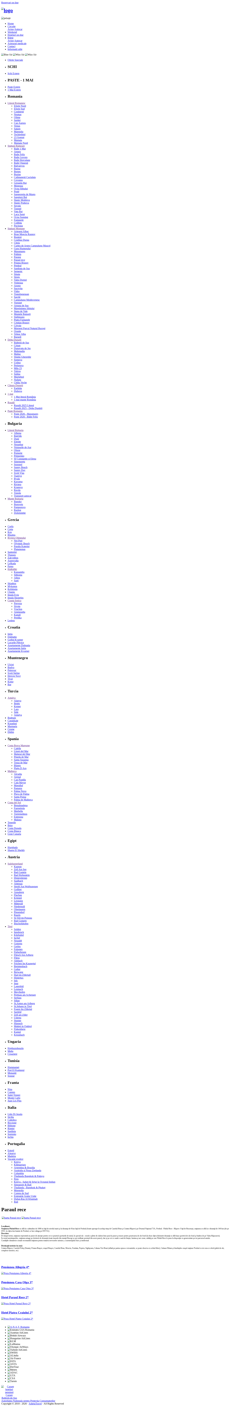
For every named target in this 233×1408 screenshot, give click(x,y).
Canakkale (13, 720)
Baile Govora (20, 157)
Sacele (17, 297)
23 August (19, 137)
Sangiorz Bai (20, 197)
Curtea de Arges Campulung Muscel (32, 245)
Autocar (18, 29)
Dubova (18, 391)
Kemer (17, 706)
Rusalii (11, 402)
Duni (16, 438)
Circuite (12, 26)
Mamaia (18, 140)
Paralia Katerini (21, 546)
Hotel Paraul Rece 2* (15, 1297)
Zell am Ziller (21, 1015)
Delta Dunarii (14, 339)
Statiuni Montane (16, 228)
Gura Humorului (22, 248)
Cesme (11, 729)
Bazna (17, 168)
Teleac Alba (20, 334)
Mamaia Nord (21, 143)
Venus (17, 126)
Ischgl (17, 938)
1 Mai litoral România (25, 396)
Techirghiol (19, 134)
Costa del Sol (14, 802)
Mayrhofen (19, 992)
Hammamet (13, 1067)
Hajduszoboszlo (16, 1048)
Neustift (18, 940)
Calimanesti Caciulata (25, 177)
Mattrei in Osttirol (23, 1026)
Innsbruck (19, 932)
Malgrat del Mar (22, 754)
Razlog (17, 510)
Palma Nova (20, 791)
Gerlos (17, 946)
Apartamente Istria (17, 648)
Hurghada (13, 847)
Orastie (17, 331)
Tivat (10, 678)
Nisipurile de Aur (22, 447)
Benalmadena (21, 805)
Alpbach (18, 960)
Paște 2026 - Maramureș (26, 414)
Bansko (18, 501)
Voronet (18, 302)
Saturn (17, 128)
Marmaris (12, 726)
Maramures (19, 251)
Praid (16, 191)
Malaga (17, 819)
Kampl (17, 1032)
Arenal (17, 777)
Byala (17, 478)
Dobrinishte (20, 513)
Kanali (17, 614)
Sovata (17, 205)
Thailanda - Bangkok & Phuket (29, 1187)
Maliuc (17, 354)
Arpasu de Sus (21, 305)
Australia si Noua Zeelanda (27, 1170)
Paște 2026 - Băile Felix (26, 416)
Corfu (10, 526)
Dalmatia (12, 636)
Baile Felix (19, 154)
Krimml (18, 898)
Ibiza (10, 825)
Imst (16, 983)
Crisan (17, 345)
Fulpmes (18, 949)
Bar (9, 684)
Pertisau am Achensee (25, 995)
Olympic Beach (22, 543)
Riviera (17, 484)
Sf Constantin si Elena (25, 458)
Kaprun (18, 866)
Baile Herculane (22, 160)
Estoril (11, 1150)
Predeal (17, 265)
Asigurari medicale (17, 43)
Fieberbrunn (20, 952)
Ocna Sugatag (21, 217)
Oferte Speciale (15, 60)
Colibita (18, 222)
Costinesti (19, 111)
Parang (17, 257)
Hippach (18, 1023)
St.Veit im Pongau (23, 918)
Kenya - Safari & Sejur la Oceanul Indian (34, 1181)
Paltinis (17, 254)
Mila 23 (18, 368)
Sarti (16, 580)
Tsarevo (18, 476)
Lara (16, 709)
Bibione (12, 1125)
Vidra (16, 291)
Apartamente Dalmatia (19, 645)
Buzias (17, 174)
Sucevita (18, 288)
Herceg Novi (14, 676)
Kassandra (19, 572)
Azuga (17, 285)
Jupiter (17, 120)
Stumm (17, 1020)
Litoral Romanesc (16, 103)
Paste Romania (15, 411)
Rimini (11, 1128)
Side (16, 712)
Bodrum (12, 717)
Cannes (11, 1092)
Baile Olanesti (21, 163)
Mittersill (18, 903)
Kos (10, 532)
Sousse (11, 1075)
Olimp (17, 117)
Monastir (12, 1073)
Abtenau (18, 883)
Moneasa (18, 185)
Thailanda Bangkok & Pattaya (29, 1176)
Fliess (17, 957)
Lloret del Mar (21, 751)
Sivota (17, 606)
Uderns (17, 1017)
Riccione (12, 1122)
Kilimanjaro (20, 1164)
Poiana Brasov (21, 262)
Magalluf (18, 785)
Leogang (18, 900)
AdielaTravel (35, 1403)
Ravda (17, 490)
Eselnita (18, 388)
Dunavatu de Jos (22, 348)
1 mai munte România (25, 399)
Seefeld (17, 1012)
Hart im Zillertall (22, 975)
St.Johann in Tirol (23, 1006)
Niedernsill (19, 906)
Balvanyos (19, 165)
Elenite (17, 441)
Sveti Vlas (19, 473)
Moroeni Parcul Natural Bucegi (29, 328)
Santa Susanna (21, 759)
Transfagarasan (21, 294)
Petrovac (12, 670)
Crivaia (17, 325)
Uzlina (17, 362)
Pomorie (18, 453)
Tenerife (12, 822)
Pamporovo (20, 507)
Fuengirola (19, 808)
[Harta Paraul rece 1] (11, 1217)
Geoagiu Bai (20, 183)
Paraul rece (19, 260)
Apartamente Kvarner (18, 651)
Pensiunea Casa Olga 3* (17, 1282)
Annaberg (19, 892)
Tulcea (17, 371)
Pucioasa (18, 225)
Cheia (17, 242)
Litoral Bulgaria (15, 430)
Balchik (18, 436)
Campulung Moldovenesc (27, 299)
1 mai (10, 394)
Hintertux (18, 977)
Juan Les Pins (14, 1100)
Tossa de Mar (20, 762)
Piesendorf (19, 912)
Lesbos (11, 620)
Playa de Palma (21, 794)
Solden (17, 929)
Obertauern (19, 909)
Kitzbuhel (19, 935)
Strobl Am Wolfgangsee (26, 886)
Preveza (18, 603)
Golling (18, 889)
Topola (17, 493)
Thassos (12, 555)
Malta (10, 1051)
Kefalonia (12, 589)
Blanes (17, 765)
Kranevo (18, 487)
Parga (10, 566)
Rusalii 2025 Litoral (24, 405)
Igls (16, 980)
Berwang (18, 972)
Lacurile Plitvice (16, 642)
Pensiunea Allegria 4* (15, 1267)
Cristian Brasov (21, 322)
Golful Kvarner (15, 639)
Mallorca (12, 771)
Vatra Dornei (20, 280)
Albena (17, 433)
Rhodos (11, 535)
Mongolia (19, 1190)
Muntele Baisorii (22, 314)
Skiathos (12, 583)
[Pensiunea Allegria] (16, 1273)
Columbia (19, 1173)
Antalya (12, 697)
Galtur (17, 969)
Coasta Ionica (14, 600)
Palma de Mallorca (23, 799)
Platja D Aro (20, 768)
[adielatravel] (7, 10)
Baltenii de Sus (21, 342)
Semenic (18, 271)
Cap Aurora (20, 123)
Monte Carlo (14, 1098)
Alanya (17, 700)
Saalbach (18, 880)
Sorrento (12, 1134)
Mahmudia (19, 351)
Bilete (10, 37)
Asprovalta (13, 560)
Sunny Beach (20, 467)
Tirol (10, 926)
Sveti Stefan (14, 673)
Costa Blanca (14, 831)
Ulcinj (11, 664)
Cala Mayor (20, 782)
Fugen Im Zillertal (23, 1009)
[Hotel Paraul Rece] (16, 1303)
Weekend (12, 32)
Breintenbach (20, 966)
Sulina (17, 374)
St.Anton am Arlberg (24, 1003)
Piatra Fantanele (22, 319)
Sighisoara (19, 317)
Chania (11, 592)
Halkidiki (12, 569)
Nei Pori (18, 540)
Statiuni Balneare (16, 145)
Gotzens (18, 943)
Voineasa (18, 282)
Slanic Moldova (22, 200)
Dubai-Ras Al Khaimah (26, 1199)
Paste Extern (14, 87)
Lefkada (12, 563)
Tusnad (17, 208)
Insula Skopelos (15, 597)
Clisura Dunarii (15, 385)
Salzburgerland (15, 863)
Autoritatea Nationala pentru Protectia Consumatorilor (28, 1400)
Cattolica (12, 1120)
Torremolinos (20, 814)
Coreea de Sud (21, 1193)
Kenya (17, 1162)
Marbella (18, 811)
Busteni (18, 237)
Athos (17, 577)
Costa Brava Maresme (19, 745)
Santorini (12, 552)
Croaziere (12, 1054)
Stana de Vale (21, 311)
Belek (17, 703)
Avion (11, 29)
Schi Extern (13, 73)
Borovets (18, 504)
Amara (17, 151)
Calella (17, 748)
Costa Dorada (14, 828)
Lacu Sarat (19, 214)
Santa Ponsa (20, 796)
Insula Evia (13, 594)
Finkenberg (19, 1029)
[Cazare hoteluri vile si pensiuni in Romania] (9, 1392)
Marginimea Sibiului (24, 308)
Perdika (18, 617)
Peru (16, 1179)
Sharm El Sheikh (16, 850)
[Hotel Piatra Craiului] (17, 1318)
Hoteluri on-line (15, 35)
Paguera (18, 788)
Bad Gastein (20, 872)
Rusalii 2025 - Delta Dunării (28, 408)
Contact (11, 46)
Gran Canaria (14, 834)
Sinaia (17, 274)
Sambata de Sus (22, 268)
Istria (10, 634)
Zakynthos (13, 557)
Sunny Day (19, 470)
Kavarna (18, 481)
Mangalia (18, 131)
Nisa (10, 1089)
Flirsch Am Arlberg (23, 955)
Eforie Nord (20, 106)
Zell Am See (20, 869)
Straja (17, 277)
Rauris (17, 915)
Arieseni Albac (21, 231)
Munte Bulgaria (15, 498)
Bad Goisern (20, 920)
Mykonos (12, 586)
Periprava (18, 365)
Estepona (18, 816)
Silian (17, 1000)
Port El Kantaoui (16, 1070)
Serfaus (17, 997)
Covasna (18, 180)
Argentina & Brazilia (24, 1167)
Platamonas (19, 549)
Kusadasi (12, 723)
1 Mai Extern (14, 89)
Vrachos (18, 609)
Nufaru (17, 379)
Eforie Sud (19, 108)
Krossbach (19, 1034)
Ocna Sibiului (21, 188)
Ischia (10, 1137)
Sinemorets (19, 461)
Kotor (10, 681)
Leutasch (18, 989)
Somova (18, 359)
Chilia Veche (20, 382)
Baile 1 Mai (20, 148)
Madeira (12, 1156)
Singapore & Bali (22, 1184)
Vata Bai (18, 211)
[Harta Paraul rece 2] (31, 1217)
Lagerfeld (19, 986)
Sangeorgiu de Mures (24, 194)
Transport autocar (22, 495)
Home (11, 23)
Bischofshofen (21, 923)
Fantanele (19, 220)
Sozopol (18, 464)
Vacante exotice (15, 1159)
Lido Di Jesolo (15, 1114)
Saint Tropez (14, 1095)
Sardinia (12, 1131)
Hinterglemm (20, 878)
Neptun (17, 114)
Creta (10, 529)
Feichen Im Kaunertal (25, 963)
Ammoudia (19, 612)
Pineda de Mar (21, 757)
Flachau (18, 895)
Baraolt (17, 337)
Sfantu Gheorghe (22, 357)
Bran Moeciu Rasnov (24, 234)
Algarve (12, 1153)
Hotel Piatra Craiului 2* (17, 1312)
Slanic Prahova (21, 203)
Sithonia (18, 575)
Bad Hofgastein (22, 875)
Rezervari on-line (10, 2)
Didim (11, 732)
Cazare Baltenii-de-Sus (9, 1396)
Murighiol (19, 376)
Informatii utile (15, 49)
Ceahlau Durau (21, 240)
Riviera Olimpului (17, 537)
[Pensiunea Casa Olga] (17, 1288)
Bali (16, 1201)
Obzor (17, 450)
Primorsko (19, 456)
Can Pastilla (20, 779)
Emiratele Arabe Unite (25, 1196)
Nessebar (18, 444)
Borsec (17, 171)
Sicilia (11, 1117)
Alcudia (18, 774)
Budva (11, 667)
